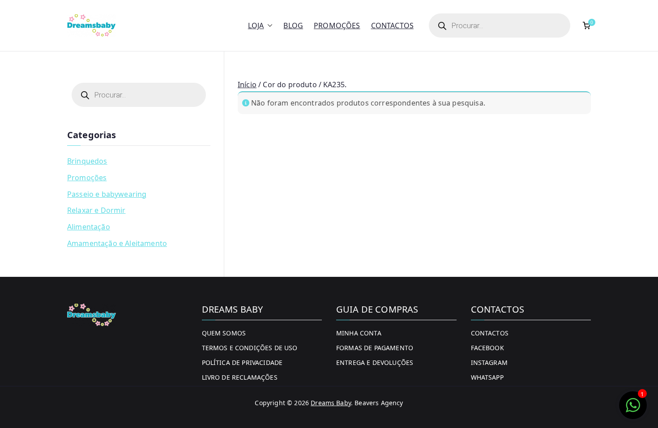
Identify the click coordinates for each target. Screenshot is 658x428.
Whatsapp (487, 377)
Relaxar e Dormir (96, 210)
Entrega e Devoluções (374, 362)
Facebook (487, 347)
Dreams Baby (331, 402)
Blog (293, 25)
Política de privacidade (242, 362)
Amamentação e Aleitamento (117, 243)
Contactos (392, 25)
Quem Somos (224, 333)
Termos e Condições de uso (250, 347)
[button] (268, 25)
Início (247, 84)
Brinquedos (87, 161)
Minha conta (358, 333)
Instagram (489, 362)
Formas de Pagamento (374, 347)
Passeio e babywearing (106, 194)
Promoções (337, 25)
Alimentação (88, 227)
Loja (256, 25)
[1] (633, 410)
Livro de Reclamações (240, 377)
